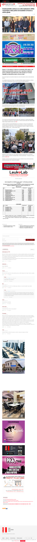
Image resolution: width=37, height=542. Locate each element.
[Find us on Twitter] (26, 538)
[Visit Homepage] (6, 1)
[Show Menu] (34, 1)
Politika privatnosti (16, 540)
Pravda (9, 278)
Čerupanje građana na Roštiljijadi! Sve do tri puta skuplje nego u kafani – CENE (20, 503)
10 (34, 14)
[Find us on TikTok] (29, 538)
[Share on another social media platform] (34, 66)
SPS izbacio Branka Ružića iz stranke (11, 499)
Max (9, 291)
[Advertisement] (18, 517)
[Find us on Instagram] (28, 538)
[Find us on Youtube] (31, 538)
